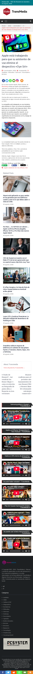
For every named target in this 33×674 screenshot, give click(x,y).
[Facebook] (3, 79)
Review (4, 74)
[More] (21, 79)
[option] (20, 2)
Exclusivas (6, 607)
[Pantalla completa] (29, 424)
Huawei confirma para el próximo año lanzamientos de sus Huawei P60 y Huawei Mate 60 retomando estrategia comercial (24, 384)
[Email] (13, 79)
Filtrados (11, 72)
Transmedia (23, 70)
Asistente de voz (13, 168)
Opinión (6, 618)
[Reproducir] (4, 424)
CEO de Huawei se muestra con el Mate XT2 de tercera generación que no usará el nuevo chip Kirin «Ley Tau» (16, 260)
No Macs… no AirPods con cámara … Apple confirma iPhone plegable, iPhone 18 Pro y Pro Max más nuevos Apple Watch (16, 230)
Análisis (4, 72)
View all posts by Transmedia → (14, 368)
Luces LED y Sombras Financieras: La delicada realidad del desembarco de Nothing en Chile (16, 318)
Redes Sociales (8, 621)
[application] (16, 417)
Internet (18, 72)
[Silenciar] (26, 424)
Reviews (6, 625)
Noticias (6, 614)
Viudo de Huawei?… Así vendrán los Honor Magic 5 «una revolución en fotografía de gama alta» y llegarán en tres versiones (8, 384)
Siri (26, 168)
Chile (5, 600)
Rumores (6, 628)
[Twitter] (6, 79)
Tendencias (7, 632)
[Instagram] (17, 79)
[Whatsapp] (10, 79)
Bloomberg (5, 86)
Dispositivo (7, 604)
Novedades (26, 72)
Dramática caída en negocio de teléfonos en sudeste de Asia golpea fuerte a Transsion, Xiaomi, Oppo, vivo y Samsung (16, 349)
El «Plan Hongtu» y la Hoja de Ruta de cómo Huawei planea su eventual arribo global (16, 289)
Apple (6, 168)
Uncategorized (8, 635)
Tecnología (6, 630)
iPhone (22, 168)
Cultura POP (7, 602)
